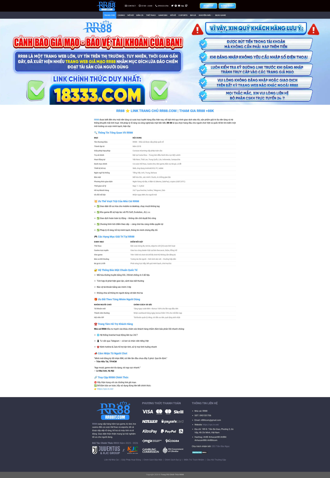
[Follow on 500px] (182, 6)
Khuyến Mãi (205, 15)
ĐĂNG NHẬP (227, 6)
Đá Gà (193, 15)
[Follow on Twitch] (186, 6)
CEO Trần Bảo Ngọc (221, 446)
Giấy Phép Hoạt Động (131, 460)
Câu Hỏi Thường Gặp (216, 460)
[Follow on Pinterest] (176, 6)
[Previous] (9, 61)
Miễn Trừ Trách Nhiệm (194, 460)
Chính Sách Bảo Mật (152, 460)
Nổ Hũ (130, 15)
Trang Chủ (109, 15)
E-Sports (183, 15)
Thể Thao (151, 15)
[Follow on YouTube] (179, 6)
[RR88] (107, 5)
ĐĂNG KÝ (208, 6)
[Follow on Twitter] (172, 6)
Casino (121, 15)
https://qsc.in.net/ (105, 389)
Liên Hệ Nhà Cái (111, 460)
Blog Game (220, 15)
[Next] (320, 61)
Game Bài (162, 15)
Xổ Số (173, 15)
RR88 (96, 119)
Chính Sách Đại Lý (173, 460)
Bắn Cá (139, 15)
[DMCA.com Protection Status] (200, 452)
